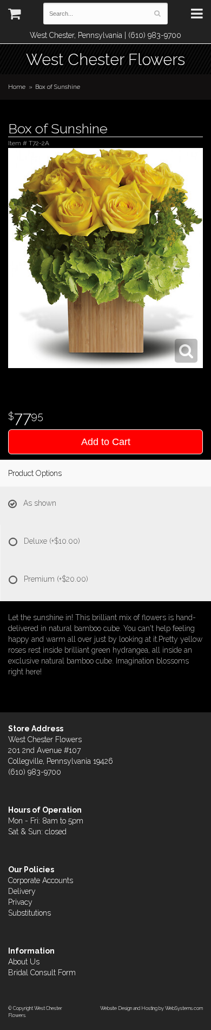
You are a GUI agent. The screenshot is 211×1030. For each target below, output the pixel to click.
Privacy (20, 902)
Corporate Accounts (40, 880)
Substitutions (29, 913)
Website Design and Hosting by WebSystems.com (151, 1008)
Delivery (22, 891)
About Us (23, 961)
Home (16, 87)
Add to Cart (105, 441)
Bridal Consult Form (42, 972)
